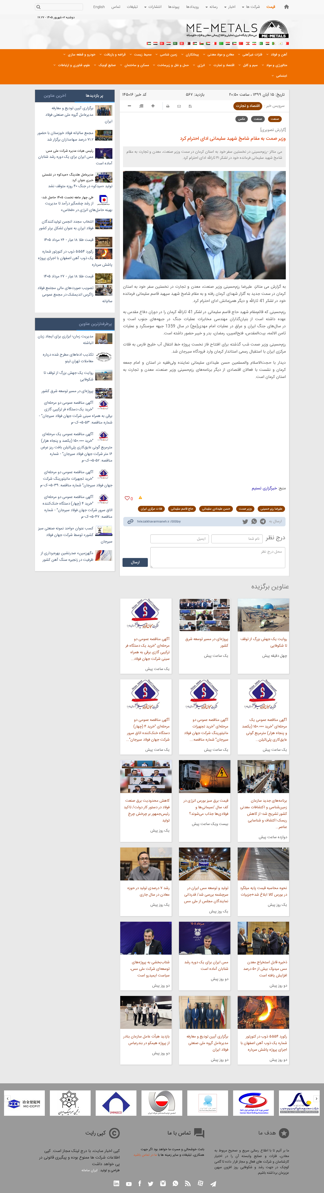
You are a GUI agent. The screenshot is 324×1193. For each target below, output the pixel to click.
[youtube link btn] (129, 1184)
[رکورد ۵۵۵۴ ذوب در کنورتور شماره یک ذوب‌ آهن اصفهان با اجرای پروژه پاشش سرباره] (263, 1012)
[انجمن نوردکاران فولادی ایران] (299, 1103)
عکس (241, 119)
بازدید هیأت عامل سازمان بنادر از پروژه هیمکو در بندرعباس (146, 1039)
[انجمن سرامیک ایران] (116, 1103)
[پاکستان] (261, 43)
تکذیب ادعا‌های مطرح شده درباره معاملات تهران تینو (68, 358)
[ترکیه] (162, 43)
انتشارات (154, 7)
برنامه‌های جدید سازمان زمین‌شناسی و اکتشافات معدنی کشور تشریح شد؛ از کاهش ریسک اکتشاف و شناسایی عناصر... (263, 814)
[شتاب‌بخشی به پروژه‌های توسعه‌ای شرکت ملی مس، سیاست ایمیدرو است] (145, 938)
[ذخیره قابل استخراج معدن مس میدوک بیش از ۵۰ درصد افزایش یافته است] (263, 938)
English (99, 7)
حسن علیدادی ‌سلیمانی (216, 508)
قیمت (271, 7)
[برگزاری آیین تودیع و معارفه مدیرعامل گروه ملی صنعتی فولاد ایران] (204, 1012)
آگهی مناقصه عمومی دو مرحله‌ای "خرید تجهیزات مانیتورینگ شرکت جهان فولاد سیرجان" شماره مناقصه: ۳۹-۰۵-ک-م (76, 479)
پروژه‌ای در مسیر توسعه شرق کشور (206, 642)
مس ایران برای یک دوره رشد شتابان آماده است (206, 965)
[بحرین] (287, 43)
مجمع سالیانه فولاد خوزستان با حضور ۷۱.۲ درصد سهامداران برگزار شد (65, 136)
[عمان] (201, 43)
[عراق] (228, 43)
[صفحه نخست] (286, 7)
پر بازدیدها (94, 95)
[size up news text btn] (153, 106)
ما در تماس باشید (145, 1155)
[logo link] (238, 32)
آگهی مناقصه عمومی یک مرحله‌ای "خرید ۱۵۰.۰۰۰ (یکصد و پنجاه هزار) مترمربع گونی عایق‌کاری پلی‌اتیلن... (264, 730)
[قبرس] (280, 43)
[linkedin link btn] (116, 1184)
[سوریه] (169, 43)
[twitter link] (245, 522)
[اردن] (195, 43)
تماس (115, 7)
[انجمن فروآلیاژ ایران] (253, 1103)
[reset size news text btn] (141, 106)
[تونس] (182, 43)
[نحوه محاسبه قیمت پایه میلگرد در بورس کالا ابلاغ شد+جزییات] (263, 864)
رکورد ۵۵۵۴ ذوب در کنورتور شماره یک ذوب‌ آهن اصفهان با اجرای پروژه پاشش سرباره (263, 1043)
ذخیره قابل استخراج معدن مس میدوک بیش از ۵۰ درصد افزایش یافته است (265, 969)
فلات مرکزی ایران (151, 508)
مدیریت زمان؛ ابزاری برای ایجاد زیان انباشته (65, 339)
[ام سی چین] (70, 1103)
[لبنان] (248, 43)
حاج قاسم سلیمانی (182, 508)
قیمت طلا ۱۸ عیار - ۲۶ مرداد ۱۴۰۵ (68, 240)
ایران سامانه (89, 1170)
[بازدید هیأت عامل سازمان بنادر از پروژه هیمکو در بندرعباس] (145, 1012)
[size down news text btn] (129, 106)
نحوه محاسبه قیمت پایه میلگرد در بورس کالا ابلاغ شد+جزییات (263, 891)
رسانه (214, 7)
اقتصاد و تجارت (248, 106)
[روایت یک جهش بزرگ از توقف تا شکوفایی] (263, 615)
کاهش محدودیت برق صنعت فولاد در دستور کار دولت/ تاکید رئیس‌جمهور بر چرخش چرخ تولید (146, 811)
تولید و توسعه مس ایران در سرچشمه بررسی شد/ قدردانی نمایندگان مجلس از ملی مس (206, 895)
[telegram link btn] (213, 1184)
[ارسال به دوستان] (179, 106)
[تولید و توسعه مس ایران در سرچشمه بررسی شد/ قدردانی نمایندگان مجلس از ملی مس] (204, 864)
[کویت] (234, 43)
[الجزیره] (274, 43)
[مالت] (215, 43)
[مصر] (267, 43)
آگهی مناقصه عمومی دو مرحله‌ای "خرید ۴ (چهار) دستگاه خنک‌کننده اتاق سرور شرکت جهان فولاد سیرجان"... (147, 730)
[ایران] (254, 43)
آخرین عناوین (55, 95)
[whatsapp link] (254, 522)
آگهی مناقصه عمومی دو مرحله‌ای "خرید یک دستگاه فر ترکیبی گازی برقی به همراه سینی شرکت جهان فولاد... (147, 649)
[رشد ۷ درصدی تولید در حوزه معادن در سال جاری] (145, 864)
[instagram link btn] (163, 1184)
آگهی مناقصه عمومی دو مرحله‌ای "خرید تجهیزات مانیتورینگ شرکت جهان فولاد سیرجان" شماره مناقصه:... (206, 730)
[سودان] (208, 43)
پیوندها (173, 7)
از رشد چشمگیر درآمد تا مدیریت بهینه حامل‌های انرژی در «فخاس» (78, 206)
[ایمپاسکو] (161, 1103)
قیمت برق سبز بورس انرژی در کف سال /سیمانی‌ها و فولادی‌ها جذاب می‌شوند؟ (206, 807)
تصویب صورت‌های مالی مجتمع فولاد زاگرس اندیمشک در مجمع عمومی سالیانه (74, 294)
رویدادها (192, 7)
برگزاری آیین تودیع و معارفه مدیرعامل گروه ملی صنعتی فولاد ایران (207, 1043)
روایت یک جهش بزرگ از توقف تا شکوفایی (263, 642)
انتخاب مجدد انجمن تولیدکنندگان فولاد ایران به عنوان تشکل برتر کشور (66, 225)
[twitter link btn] (150, 1184)
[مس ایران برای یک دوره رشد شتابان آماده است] (204, 938)
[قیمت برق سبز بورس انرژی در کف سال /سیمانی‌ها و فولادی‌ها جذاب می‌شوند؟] (204, 776)
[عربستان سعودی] (175, 43)
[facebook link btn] (139, 1184)
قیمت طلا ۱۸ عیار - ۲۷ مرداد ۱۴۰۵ (68, 276)
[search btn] (38, 7)
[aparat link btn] (200, 1183)
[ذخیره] (190, 106)
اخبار (231, 7)
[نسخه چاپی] (168, 106)
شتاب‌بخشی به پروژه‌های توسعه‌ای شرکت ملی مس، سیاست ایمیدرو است (149, 969)
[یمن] (155, 43)
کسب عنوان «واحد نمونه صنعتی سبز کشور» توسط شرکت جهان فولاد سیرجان (75, 535)
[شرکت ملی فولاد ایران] (24, 1103)
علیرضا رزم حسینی (271, 508)
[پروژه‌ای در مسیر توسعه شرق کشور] (204, 615)
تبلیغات (132, 7)
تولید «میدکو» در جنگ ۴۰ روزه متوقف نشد (80, 186)
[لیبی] (221, 43)
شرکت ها (253, 7)
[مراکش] (241, 43)
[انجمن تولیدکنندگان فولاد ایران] (207, 1103)
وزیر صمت (245, 508)
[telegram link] (263, 522)
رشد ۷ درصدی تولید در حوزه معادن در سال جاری (148, 891)
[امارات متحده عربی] (149, 43)
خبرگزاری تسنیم (264, 488)
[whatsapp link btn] (175, 1184)
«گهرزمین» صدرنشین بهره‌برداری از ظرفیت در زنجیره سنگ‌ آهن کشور (67, 556)
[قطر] (188, 43)
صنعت (275, 119)
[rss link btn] (188, 1184)
